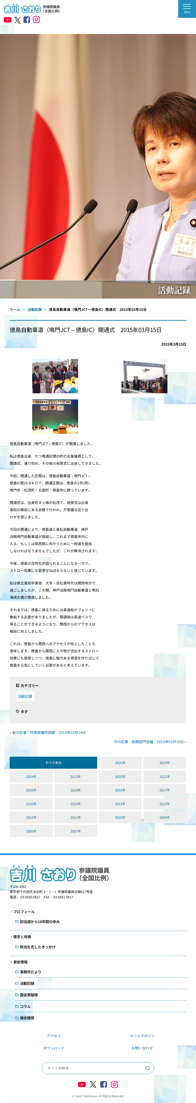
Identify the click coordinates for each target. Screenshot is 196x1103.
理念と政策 (22, 936)
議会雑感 (27, 1017)
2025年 (165, 762)
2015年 (75, 803)
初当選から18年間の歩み (40, 921)
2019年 (75, 790)
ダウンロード (54, 1047)
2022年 (120, 776)
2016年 (31, 803)
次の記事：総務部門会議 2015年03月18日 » (150, 741)
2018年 (120, 790)
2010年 (120, 817)
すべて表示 (53, 762)
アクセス (54, 1035)
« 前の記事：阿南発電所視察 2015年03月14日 (48, 732)
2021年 (165, 776)
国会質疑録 (29, 994)
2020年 (31, 790)
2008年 (31, 831)
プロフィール (24, 911)
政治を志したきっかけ (38, 946)
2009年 (165, 817)
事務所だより (30, 971)
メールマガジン (142, 1035)
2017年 (165, 790)
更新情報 (20, 961)
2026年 (120, 762)
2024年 (31, 776)
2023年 (75, 776)
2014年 (120, 803)
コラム (25, 1006)
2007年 (75, 831)
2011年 (75, 817)
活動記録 (25, 696)
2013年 (165, 803)
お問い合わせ (142, 1047)
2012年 (31, 817)
